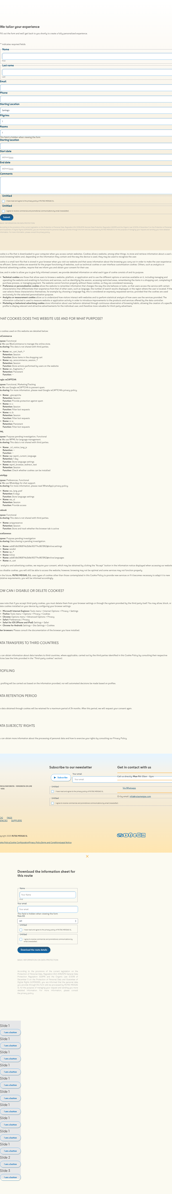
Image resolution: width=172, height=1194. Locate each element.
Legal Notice (65, 842)
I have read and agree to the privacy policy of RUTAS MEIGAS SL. (48, 930)
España (164, 128)
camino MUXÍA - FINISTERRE (166, 63)
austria (164, 131)
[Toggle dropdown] (168, 14)
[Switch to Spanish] (165, 157)
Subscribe (63, 777)
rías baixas (164, 107)
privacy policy (27, 993)
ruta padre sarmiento (166, 71)
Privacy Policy (35, 842)
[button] (47, 962)
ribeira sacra (164, 113)
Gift (160, 144)
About (161, 150)
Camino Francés (165, 19)
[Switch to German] (165, 160)
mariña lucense (165, 96)
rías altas (163, 102)
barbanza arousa (165, 118)
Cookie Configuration (19, 842)
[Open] (160, 163)
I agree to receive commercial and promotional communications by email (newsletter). (48, 940)
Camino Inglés (165, 29)
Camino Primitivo (165, 35)
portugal (166, 137)
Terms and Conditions (50, 842)
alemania (165, 134)
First (21, 899)
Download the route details (34, 950)
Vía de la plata (165, 48)
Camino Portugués (166, 24)
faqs (9, 818)
